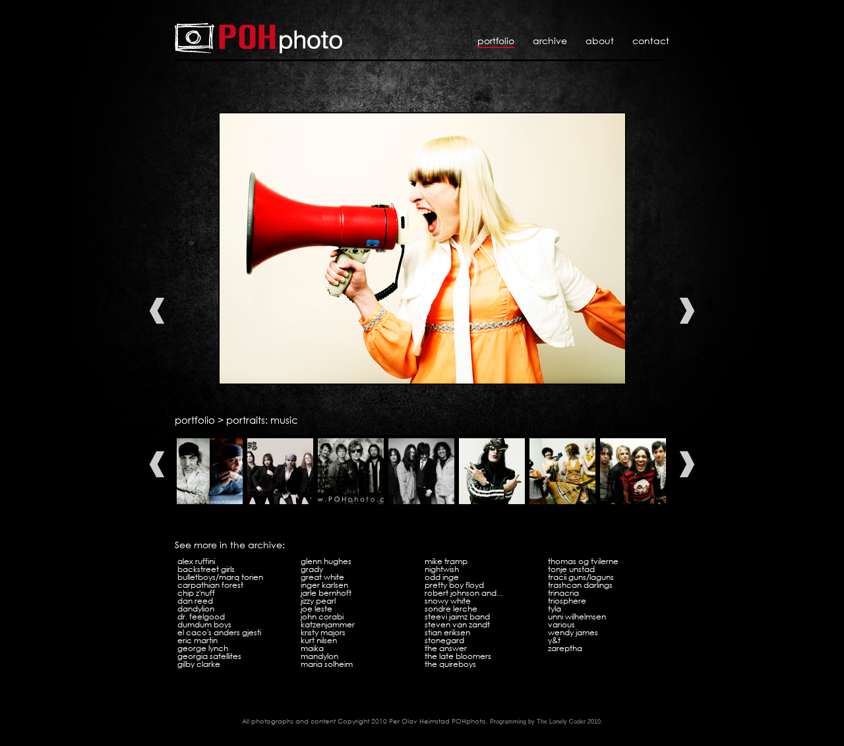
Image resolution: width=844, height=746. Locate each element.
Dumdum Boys (204, 624)
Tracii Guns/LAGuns (581, 577)
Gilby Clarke (198, 664)
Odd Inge (442, 577)
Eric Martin (197, 640)
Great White (322, 577)
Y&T (554, 640)
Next (687, 311)
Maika (312, 648)
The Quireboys (450, 664)
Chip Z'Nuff (196, 592)
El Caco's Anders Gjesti (219, 632)
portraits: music (262, 419)
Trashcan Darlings (580, 584)
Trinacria (563, 592)
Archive (550, 40)
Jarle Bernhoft (326, 592)
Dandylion (195, 608)
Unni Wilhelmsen (577, 616)
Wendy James (573, 632)
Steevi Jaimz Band (457, 616)
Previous (157, 311)
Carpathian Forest (210, 584)
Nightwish (442, 569)
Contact (650, 40)
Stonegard (444, 640)
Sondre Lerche (451, 608)
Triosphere (567, 600)
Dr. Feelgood (201, 616)
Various (561, 624)
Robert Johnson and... (463, 592)
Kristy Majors (323, 632)
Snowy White (448, 600)
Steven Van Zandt (457, 624)
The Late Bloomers (458, 656)
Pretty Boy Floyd (454, 584)
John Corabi (322, 616)
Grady (312, 569)
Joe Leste (316, 608)
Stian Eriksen (447, 632)
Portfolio (495, 40)
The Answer (446, 648)
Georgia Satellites (209, 656)
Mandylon (319, 656)
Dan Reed (195, 600)
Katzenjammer (328, 624)
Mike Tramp (446, 561)
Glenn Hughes (326, 561)
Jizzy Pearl (318, 600)
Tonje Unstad (571, 569)
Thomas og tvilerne (583, 561)
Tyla (554, 608)
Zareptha (565, 648)
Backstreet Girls (206, 569)
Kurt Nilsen (319, 640)
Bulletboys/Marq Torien (220, 577)
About (600, 40)
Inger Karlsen (324, 584)
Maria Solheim (327, 664)
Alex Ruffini (196, 561)
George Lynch (202, 648)
